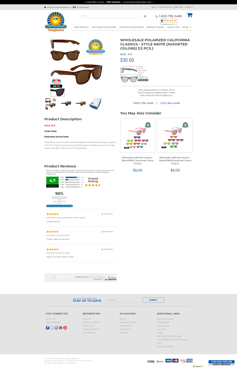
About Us (87, 319)
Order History (178, 7)
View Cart (124, 333)
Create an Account (166, 7)
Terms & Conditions (91, 322)
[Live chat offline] (222, 363)
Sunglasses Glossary (165, 346)
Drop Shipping (89, 333)
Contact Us (189, 7)
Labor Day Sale (163, 326)
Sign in (153, 7)
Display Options (82, 277)
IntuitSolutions (71, 363)
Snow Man (161, 329)
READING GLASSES (155, 27)
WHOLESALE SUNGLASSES (104, 27)
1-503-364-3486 (170, 103)
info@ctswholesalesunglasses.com (59, 7)
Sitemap (47, 361)
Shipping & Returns (91, 329)
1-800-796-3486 (143, 103)
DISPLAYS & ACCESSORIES (131, 27)
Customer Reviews (165, 319)
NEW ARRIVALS (81, 27)
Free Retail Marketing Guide (169, 336)
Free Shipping (163, 322)
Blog (159, 343)
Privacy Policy (89, 326)
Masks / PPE (173, 27)
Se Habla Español (83, 7)
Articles (160, 333)
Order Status (125, 326)
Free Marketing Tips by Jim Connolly (172, 340)
